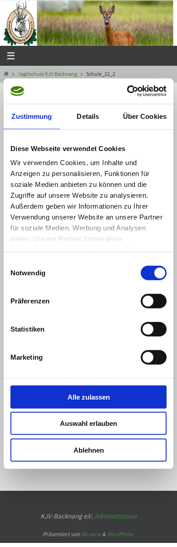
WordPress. (120, 526)
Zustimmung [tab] (31, 116)
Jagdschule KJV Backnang (47, 74)
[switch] (154, 300)
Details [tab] (88, 116)
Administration (115, 507)
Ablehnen (89, 450)
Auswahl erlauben (88, 423)
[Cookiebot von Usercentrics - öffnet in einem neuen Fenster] (127, 91)
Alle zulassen (89, 396)
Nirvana (91, 526)
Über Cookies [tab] (145, 116)
